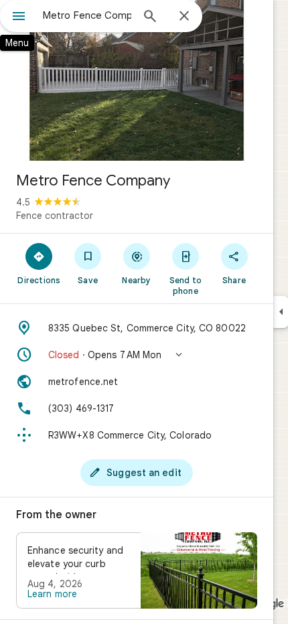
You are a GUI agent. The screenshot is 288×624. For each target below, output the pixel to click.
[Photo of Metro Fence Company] (136, 80)
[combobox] (87, 15)
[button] (136, 354)
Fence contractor (54, 216)
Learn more (52, 594)
